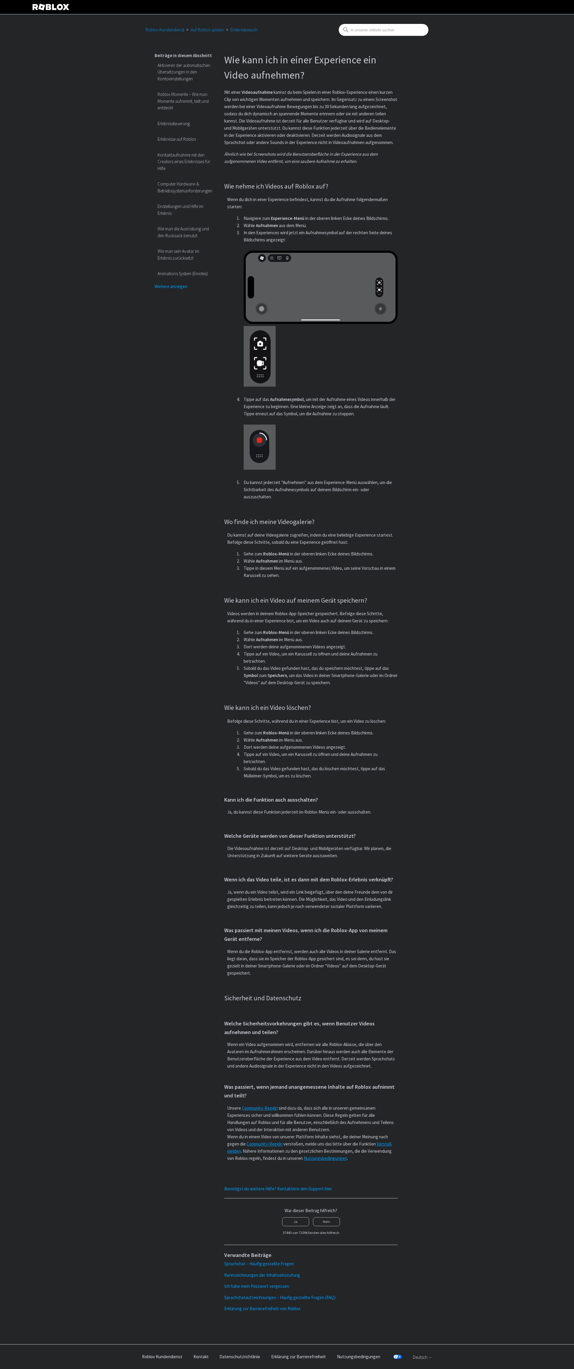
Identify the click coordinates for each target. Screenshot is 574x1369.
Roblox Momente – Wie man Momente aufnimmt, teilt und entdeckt (183, 101)
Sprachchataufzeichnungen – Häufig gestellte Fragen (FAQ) (279, 1297)
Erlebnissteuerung (174, 123)
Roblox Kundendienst (165, 30)
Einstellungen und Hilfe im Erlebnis (180, 209)
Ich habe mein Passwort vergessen (256, 1286)
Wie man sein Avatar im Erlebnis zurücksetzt (178, 254)
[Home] (51, 7)
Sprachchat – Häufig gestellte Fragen (259, 1264)
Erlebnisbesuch (244, 30)
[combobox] (383, 30)
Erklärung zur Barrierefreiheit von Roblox (262, 1308)
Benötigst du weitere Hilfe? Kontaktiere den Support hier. (278, 1189)
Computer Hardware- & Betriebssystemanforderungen (185, 187)
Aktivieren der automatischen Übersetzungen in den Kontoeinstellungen (184, 72)
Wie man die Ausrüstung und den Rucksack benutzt (183, 232)
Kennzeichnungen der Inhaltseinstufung (262, 1275)
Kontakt (201, 1356)
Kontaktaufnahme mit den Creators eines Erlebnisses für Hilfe (184, 161)
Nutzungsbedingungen (325, 1158)
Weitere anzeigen (171, 286)
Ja (295, 1221)
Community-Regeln (260, 1108)
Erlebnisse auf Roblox (177, 139)
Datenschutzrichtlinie (239, 1356)
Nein (326, 1221)
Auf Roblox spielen (207, 30)
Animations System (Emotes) (183, 273)
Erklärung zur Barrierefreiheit (298, 1356)
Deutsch (420, 1357)
